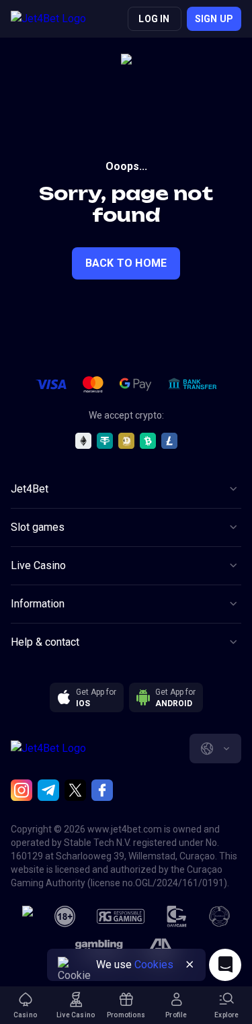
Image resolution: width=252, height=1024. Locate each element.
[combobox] (215, 748)
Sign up (214, 18)
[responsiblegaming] (120, 916)
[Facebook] (102, 790)
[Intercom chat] (225, 965)
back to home (126, 263)
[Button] (189, 965)
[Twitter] (75, 790)
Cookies (153, 964)
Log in (153, 18)
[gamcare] (176, 916)
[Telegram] (48, 790)
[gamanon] (219, 916)
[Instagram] (21, 790)
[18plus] (65, 916)
